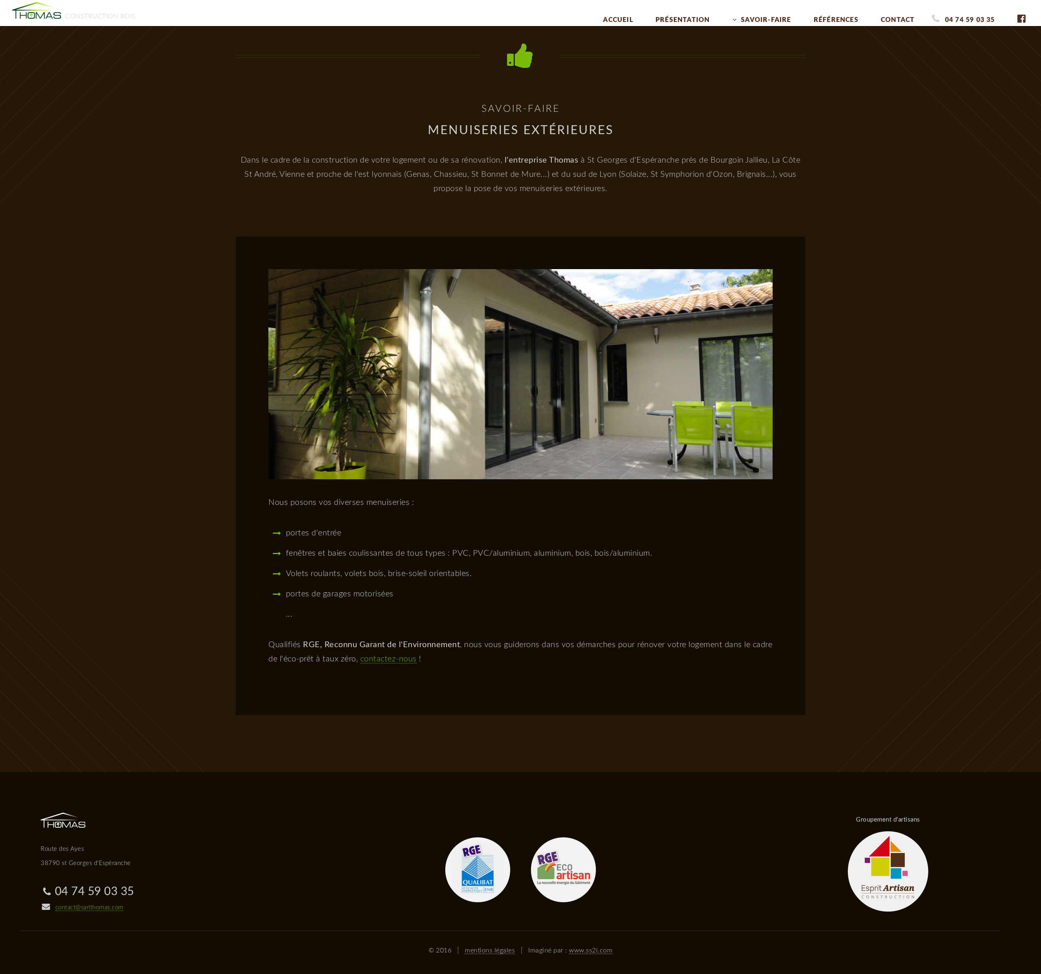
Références (836, 20)
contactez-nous (388, 659)
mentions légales (490, 950)
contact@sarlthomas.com (89, 907)
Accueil (618, 20)
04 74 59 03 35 (970, 20)
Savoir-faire (766, 20)
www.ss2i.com (590, 950)
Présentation (683, 20)
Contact (898, 20)
